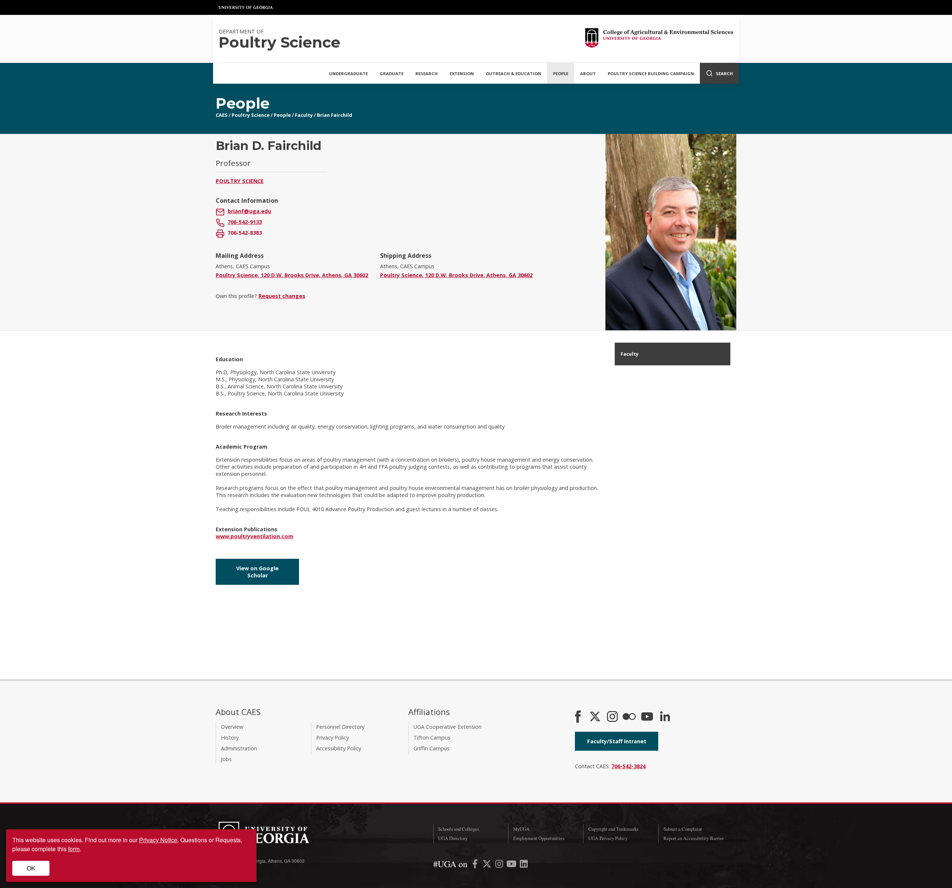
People (560, 73)
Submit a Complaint (682, 829)
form (74, 848)
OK (31, 868)
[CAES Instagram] (612, 717)
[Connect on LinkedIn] (665, 717)
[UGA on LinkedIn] (523, 865)
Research (426, 73)
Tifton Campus (432, 737)
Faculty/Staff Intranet (616, 741)
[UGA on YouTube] (512, 865)
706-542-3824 (628, 766)
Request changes (281, 295)
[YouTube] (647, 717)
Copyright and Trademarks (613, 829)
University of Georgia (246, 7)
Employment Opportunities (539, 838)
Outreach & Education (513, 73)
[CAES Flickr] (629, 717)
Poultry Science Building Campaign (651, 73)
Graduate (391, 73)
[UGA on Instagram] (500, 865)
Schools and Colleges (458, 829)
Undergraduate (348, 73)
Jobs (226, 759)
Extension (462, 73)
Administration (239, 748)
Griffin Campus (432, 748)
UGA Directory (452, 838)
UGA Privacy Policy (607, 838)
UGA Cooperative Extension (448, 726)
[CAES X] (596, 717)
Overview (232, 726)
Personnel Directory (340, 726)
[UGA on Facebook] (476, 865)
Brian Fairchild (334, 115)
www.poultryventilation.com (254, 536)
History (230, 737)
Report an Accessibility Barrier (693, 838)
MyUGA (521, 829)
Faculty (304, 115)
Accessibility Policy (338, 748)
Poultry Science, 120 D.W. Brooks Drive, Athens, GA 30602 (292, 275)
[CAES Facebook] (578, 717)
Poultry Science (251, 115)
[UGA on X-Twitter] (488, 865)
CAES (222, 115)
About (588, 73)
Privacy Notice (158, 840)
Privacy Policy (332, 737)
